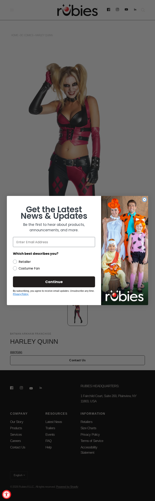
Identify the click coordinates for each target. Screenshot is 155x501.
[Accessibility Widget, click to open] (6, 494)
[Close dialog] (144, 200)
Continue (54, 281)
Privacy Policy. (21, 294)
